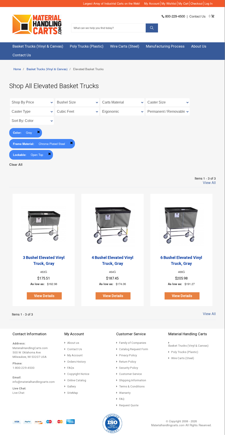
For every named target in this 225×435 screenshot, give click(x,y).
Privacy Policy (128, 355)
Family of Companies (132, 342)
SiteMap (72, 392)
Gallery (71, 386)
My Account (152, 3)
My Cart (183, 3)
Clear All (15, 164)
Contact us (197, 16)
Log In (208, 3)
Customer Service (130, 374)
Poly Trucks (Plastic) (184, 352)
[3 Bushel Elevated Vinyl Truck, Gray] (43, 224)
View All (209, 182)
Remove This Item (38, 132)
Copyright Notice (78, 374)
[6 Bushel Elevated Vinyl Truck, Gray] (181, 224)
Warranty (125, 392)
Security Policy (128, 367)
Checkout (197, 3)
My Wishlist (168, 3)
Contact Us (74, 349)
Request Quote (128, 405)
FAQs (70, 367)
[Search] (152, 27)
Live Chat (18, 392)
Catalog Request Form (133, 349)
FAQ (121, 399)
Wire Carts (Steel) (182, 358)
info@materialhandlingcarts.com (34, 381)
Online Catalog (76, 380)
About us (73, 342)
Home (17, 69)
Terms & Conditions (132, 386)
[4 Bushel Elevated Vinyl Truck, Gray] (112, 224)
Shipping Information (132, 380)
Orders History (76, 361)
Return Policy (127, 361)
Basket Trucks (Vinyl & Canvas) (47, 69)
